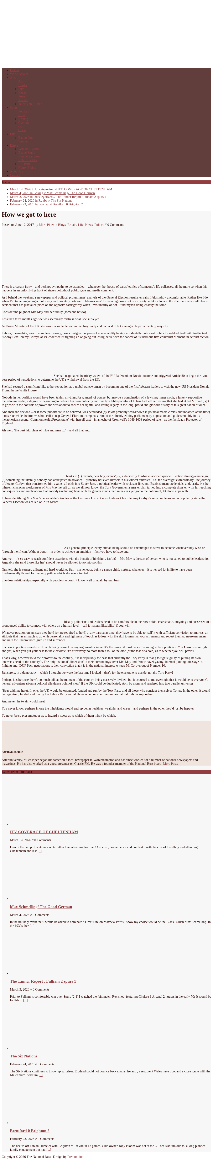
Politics (99, 224)
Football (23, 111)
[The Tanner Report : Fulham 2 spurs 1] (30, 973)
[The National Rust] (64, 63)
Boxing (23, 119)
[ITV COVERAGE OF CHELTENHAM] (41, 824)
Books (22, 85)
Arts (13, 77)
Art (20, 81)
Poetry (22, 96)
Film (21, 89)
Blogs (14, 145)
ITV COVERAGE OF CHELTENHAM (61, 189)
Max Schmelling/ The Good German (52, 193)
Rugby (22, 115)
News (89, 224)
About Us (16, 171)
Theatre (23, 100)
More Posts (170, 763)
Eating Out (25, 137)
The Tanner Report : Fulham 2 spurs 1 (58, 197)
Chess (22, 130)
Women (23, 141)
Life (12, 134)
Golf (21, 126)
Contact (15, 175)
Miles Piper (46, 224)
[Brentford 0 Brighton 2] (41, 1123)
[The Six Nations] (41, 1048)
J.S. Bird (24, 164)
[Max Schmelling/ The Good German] (33, 898)
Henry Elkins (27, 167)
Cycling (23, 122)
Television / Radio (30, 104)
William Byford (28, 149)
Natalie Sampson (29, 156)
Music (22, 92)
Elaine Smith (26, 152)
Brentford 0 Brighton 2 (46, 204)
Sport (13, 107)
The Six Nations (41, 200)
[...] (39, 851)
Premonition (75, 1156)
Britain (14, 70)
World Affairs (19, 74)
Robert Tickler (27, 160)
